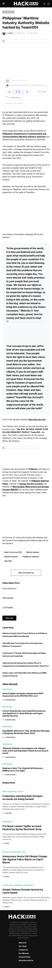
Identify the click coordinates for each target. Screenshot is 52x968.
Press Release (7, 689)
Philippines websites (30, 557)
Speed (39, 91)
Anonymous (6, 852)
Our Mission (24, 953)
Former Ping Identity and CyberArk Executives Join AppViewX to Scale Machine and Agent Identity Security (23, 713)
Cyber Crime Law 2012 (13, 552)
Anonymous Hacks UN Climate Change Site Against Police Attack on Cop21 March (24, 859)
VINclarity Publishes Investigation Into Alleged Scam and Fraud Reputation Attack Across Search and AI (25, 750)
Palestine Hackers (11, 557)
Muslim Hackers (32, 552)
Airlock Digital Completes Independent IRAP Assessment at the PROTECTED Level (22, 694)
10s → (28, 92)
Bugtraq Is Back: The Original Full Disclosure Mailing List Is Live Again (22, 769)
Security (20, 791)
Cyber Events (18, 885)
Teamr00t (8, 561)
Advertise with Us (26, 960)
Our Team (23, 946)
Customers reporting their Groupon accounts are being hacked (22, 798)
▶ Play (18, 92)
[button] (3, 3)
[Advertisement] (26, 213)
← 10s (9, 92)
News (4, 791)
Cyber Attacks (7, 885)
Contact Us (23, 950)
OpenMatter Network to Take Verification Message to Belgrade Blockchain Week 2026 (26, 732)
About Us (22, 943)
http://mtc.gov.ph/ (37, 419)
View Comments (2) (26, 573)
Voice (7, 97)
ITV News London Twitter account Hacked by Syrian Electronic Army (22, 828)
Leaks (24, 852)
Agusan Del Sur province (31, 483)
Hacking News (8, 12)
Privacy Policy (24, 957)
